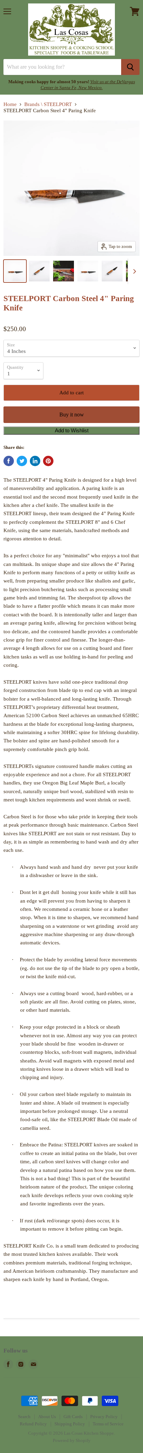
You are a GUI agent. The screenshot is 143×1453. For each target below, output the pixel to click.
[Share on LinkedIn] (35, 461)
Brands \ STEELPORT (48, 104)
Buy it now (71, 414)
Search (24, 1416)
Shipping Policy (69, 1423)
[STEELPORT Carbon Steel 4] (15, 271)
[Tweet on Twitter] (22, 461)
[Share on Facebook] (8, 461)
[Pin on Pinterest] (48, 461)
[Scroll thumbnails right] (133, 271)
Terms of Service (108, 1423)
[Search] (130, 67)
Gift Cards (73, 1416)
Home (10, 104)
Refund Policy (33, 1423)
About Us (47, 1416)
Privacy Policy (104, 1416)
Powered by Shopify (72, 1440)
